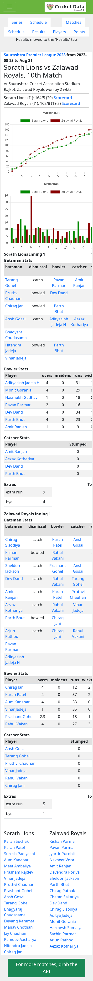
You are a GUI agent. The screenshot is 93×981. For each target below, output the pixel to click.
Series (17, 22)
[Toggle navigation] (9, 7)
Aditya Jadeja (61, 915)
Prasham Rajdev (18, 872)
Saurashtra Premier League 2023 (35, 54)
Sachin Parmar (63, 933)
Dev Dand (59, 292)
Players (59, 31)
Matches (73, 22)
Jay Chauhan (15, 933)
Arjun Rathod (61, 940)
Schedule (38, 22)
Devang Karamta (19, 921)
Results (38, 31)
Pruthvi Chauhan (20, 763)
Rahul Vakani (17, 724)
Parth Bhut (15, 419)
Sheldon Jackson (64, 878)
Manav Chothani (19, 927)
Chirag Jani (15, 306)
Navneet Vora (62, 859)
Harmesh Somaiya (66, 927)
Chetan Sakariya (64, 896)
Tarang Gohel (17, 756)
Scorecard (63, 97)
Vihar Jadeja (15, 358)
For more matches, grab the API (46, 968)
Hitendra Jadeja (18, 945)
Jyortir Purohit (62, 853)
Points (79, 31)
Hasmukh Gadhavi (21, 397)
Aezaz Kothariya (19, 458)
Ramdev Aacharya (20, 939)
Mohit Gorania (18, 390)
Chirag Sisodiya (63, 909)
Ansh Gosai (15, 319)
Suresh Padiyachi (19, 853)
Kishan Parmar (63, 841)
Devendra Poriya (65, 872)
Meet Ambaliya (17, 866)
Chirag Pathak (62, 890)
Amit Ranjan (16, 426)
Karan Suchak (16, 841)
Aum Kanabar (17, 702)
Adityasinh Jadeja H (22, 382)
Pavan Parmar (18, 404)
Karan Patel (15, 694)
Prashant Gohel (19, 716)
